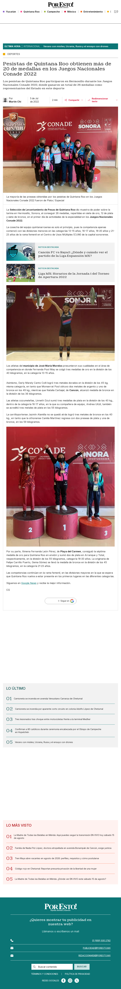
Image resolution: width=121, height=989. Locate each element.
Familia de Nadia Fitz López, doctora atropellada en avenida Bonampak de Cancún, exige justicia (63, 848)
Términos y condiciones (44, 974)
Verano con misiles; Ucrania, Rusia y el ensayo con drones (44, 742)
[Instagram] (70, 980)
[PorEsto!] (60, 5)
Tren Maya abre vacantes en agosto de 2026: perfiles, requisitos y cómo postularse (57, 858)
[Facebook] (63, 980)
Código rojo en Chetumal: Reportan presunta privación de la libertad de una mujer (56, 868)
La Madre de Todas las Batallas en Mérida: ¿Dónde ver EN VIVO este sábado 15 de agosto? (60, 879)
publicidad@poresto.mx (97, 948)
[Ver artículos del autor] (5, 100)
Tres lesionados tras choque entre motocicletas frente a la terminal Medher (52, 719)
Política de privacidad (77, 974)
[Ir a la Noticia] (60, 252)
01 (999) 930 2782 (101, 940)
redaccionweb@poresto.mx (95, 955)
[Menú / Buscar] (116, 11)
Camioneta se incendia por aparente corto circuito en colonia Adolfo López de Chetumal (59, 709)
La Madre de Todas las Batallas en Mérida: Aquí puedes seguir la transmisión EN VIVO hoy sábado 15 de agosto (64, 836)
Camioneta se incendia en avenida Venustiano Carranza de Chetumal (48, 698)
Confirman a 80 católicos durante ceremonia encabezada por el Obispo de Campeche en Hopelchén (58, 730)
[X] (77, 980)
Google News (28, 583)
